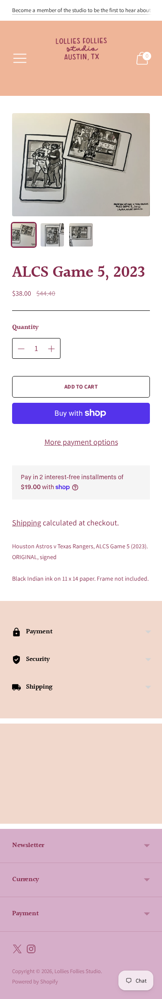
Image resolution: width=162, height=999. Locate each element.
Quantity (25, 327)
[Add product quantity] (51, 348)
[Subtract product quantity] (21, 348)
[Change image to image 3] (80, 235)
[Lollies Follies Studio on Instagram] (31, 951)
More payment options (81, 442)
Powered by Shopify (35, 981)
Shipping (26, 523)
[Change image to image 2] (52, 235)
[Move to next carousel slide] (150, 816)
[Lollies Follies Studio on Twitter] (17, 951)
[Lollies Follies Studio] (81, 58)
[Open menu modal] (20, 58)
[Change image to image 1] (23, 235)
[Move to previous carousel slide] (12, 816)
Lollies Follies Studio (77, 971)
